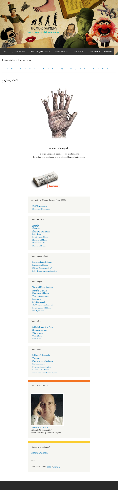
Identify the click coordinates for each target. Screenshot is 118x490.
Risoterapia (36, 299)
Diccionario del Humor (39, 452)
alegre (49, 466)
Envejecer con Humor (40, 237)
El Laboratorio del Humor (41, 308)
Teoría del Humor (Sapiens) (42, 287)
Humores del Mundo (39, 240)
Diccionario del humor (40, 293)
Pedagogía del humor (40, 265)
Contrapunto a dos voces (41, 231)
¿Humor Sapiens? (19, 51)
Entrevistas (36, 234)
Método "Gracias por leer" (42, 268)
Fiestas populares (38, 364)
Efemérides (36, 338)
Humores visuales (38, 243)
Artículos (35, 225)
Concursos (36, 228)
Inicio (4, 51)
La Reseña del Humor (40, 370)
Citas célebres (37, 333)
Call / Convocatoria (39, 206)
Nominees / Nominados (41, 209)
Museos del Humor (39, 246)
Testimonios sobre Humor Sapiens (44, 373)
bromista (56, 466)
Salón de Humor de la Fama (42, 327)
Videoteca (36, 358)
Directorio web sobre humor (42, 361)
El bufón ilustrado (38, 302)
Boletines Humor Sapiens (41, 367)
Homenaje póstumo (39, 330)
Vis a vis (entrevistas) (40, 296)
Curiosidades (37, 336)
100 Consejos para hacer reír (42, 305)
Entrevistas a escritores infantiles (44, 271)
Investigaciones (38, 310)
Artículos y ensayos (39, 290)
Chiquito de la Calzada (39, 427)
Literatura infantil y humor (42, 262)
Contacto (108, 51)
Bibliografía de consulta (41, 355)
